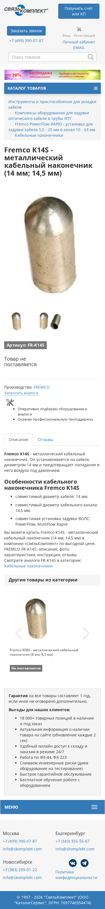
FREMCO (42, 387)
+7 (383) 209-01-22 (20, 869)
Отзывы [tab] (45, 439)
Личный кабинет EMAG (78, 44)
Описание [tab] (18, 439)
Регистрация (84, 35)
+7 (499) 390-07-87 (26, 40)
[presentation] (18, 634)
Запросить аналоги (21, 392)
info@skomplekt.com (22, 849)
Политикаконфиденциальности (76, 874)
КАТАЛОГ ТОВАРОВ (27, 88)
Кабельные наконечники (28, 566)
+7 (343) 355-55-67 (72, 841)
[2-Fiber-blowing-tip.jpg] (16, 320)
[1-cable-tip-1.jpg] (49, 320)
